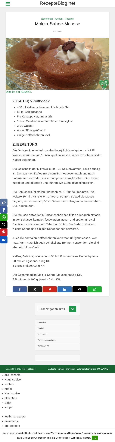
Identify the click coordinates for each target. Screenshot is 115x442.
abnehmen (47, 19)
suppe (8, 407)
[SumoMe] (3, 239)
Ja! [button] (94, 438)
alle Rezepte (12, 374)
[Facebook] (3, 210)
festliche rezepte (15, 416)
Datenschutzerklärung (47, 340)
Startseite (42, 322)
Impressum (42, 334)
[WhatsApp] (3, 217)
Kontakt (41, 328)
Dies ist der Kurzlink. (19, 91)
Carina (59, 31)
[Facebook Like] (3, 202)
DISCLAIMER (43, 346)
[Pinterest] (3, 232)
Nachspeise (12, 393)
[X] (3, 224)
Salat (7, 402)
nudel (8, 388)
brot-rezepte (12, 425)
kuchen (59, 19)
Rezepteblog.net (29, 369)
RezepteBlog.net (57, 3)
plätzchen (10, 398)
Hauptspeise (12, 379)
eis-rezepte (11, 421)
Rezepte (69, 19)
